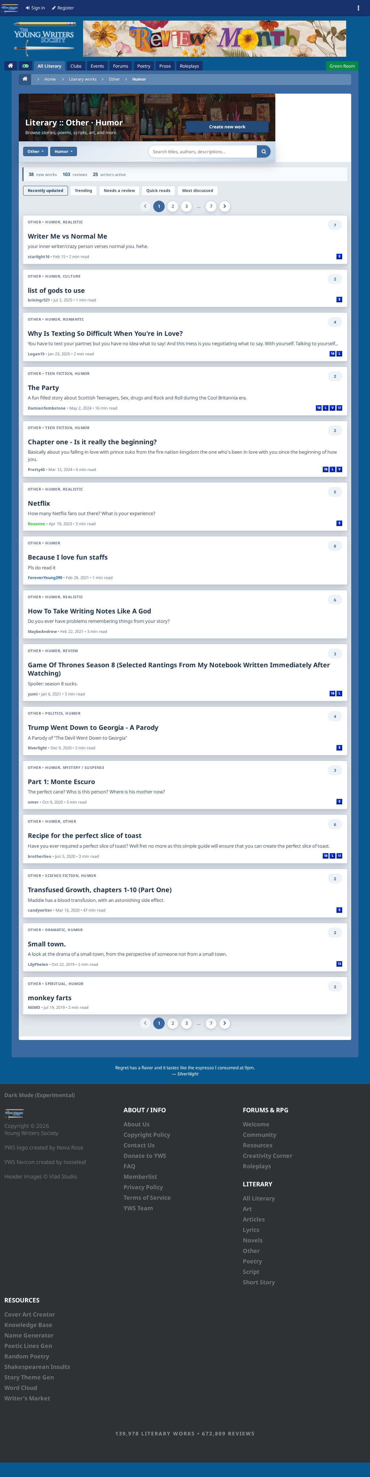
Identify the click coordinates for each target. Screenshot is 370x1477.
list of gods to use (56, 290)
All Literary (259, 1198)
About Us (137, 1124)
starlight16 (39, 256)
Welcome (256, 1124)
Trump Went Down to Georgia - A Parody (93, 727)
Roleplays (257, 1166)
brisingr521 (39, 300)
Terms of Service (147, 1198)
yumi (33, 694)
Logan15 (36, 353)
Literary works (82, 79)
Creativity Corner (267, 1156)
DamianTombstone (47, 408)
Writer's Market (27, 1398)
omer (33, 802)
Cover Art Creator (29, 1314)
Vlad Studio (63, 1176)
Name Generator (28, 1335)
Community (259, 1135)
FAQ (129, 1166)
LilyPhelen (38, 964)
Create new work (227, 127)
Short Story (259, 1282)
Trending (83, 190)
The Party (43, 387)
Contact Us (139, 1145)
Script (251, 1272)
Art (247, 1209)
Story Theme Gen (29, 1377)
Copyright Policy (147, 1135)
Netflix (39, 503)
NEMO (34, 1007)
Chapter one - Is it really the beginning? (92, 441)
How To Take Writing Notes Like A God (89, 611)
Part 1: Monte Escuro (61, 781)
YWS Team (138, 1208)
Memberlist (140, 1177)
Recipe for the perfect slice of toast (85, 835)
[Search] (264, 151)
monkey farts (50, 997)
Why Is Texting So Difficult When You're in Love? (105, 333)
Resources (257, 1145)
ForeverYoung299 (45, 577)
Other (114, 79)
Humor (139, 79)
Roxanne (36, 523)
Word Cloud (20, 1388)
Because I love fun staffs (68, 557)
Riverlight (37, 747)
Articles (254, 1219)
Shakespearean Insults (37, 1367)
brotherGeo (39, 856)
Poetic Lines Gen (28, 1346)
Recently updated (45, 190)
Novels (253, 1240)
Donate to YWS (145, 1156)
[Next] (225, 206)
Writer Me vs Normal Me (67, 236)
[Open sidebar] (358, 8)
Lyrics (251, 1230)
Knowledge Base (28, 1325)
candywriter (40, 910)
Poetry (252, 1261)
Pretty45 (36, 469)
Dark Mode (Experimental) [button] (39, 1095)
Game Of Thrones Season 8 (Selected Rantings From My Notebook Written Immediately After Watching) (179, 668)
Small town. (47, 943)
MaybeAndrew (42, 631)
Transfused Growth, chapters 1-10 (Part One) (100, 889)
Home (50, 79)
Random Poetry (26, 1356)
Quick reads (158, 190)
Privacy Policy (143, 1187)
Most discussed (197, 190)
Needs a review (119, 190)
